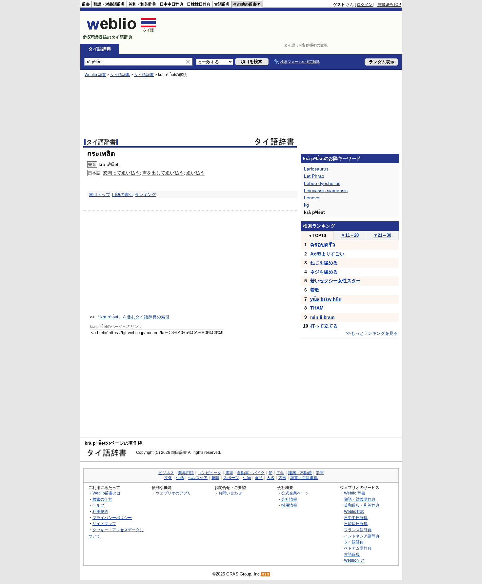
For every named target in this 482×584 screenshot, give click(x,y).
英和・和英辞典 (142, 4)
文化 (168, 478)
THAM (317, 308)
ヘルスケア (198, 478)
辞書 (86, 4)
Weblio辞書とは (106, 493)
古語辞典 (222, 4)
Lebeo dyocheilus (322, 183)
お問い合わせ (230, 493)
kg (306, 205)
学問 (320, 473)
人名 (270, 478)
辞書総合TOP (389, 4)
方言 (282, 478)
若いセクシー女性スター (335, 280)
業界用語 (186, 473)
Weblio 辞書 (95, 75)
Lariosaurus (316, 168)
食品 (259, 478)
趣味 (215, 478)
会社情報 (289, 499)
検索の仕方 (102, 499)
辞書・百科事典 (304, 478)
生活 (180, 478)
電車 (229, 473)
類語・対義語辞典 (109, 4)
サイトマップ (104, 523)
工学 (280, 473)
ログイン (364, 4)
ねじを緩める (324, 262)
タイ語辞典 (99, 48)
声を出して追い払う (163, 172)
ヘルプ (98, 505)
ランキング (145, 194)
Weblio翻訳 (354, 511)
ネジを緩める (324, 271)
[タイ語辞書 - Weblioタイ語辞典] (121, 31)
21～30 (382, 235)
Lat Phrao (314, 176)
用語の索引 (122, 194)
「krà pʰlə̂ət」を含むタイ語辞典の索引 (133, 316)
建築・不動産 (300, 473)
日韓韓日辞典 (199, 4)
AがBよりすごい (327, 253)
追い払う (195, 172)
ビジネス (166, 473)
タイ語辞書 (144, 75)
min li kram (322, 317)
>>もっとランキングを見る (372, 333)
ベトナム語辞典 (358, 548)
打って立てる (324, 326)
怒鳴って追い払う (121, 172)
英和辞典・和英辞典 (361, 505)
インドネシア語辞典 (361, 536)
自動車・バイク (251, 473)
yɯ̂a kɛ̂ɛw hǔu (326, 299)
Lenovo (311, 197)
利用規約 (100, 511)
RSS (266, 574)
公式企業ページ (295, 493)
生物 (247, 478)
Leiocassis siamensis (326, 190)
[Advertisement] (281, 27)
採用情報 (289, 505)
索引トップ (99, 194)
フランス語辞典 (358, 530)
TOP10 (317, 235)
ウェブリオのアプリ (173, 493)
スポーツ (231, 478)
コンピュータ (209, 473)
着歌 (314, 289)
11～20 (350, 235)
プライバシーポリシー (112, 517)
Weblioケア (354, 560)
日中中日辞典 (171, 4)
